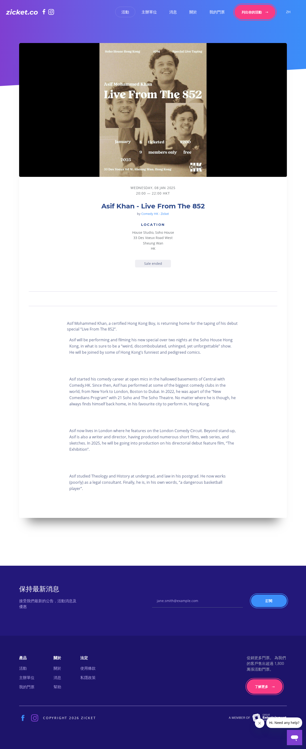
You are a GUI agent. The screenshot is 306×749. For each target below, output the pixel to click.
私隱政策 (88, 677)
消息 (173, 12)
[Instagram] (51, 12)
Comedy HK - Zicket (155, 214)
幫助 (57, 686)
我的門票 (217, 12)
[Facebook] (45, 11)
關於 (193, 12)
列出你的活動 (252, 12)
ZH (288, 12)
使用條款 (88, 668)
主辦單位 (149, 12)
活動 (125, 12)
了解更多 (261, 686)
